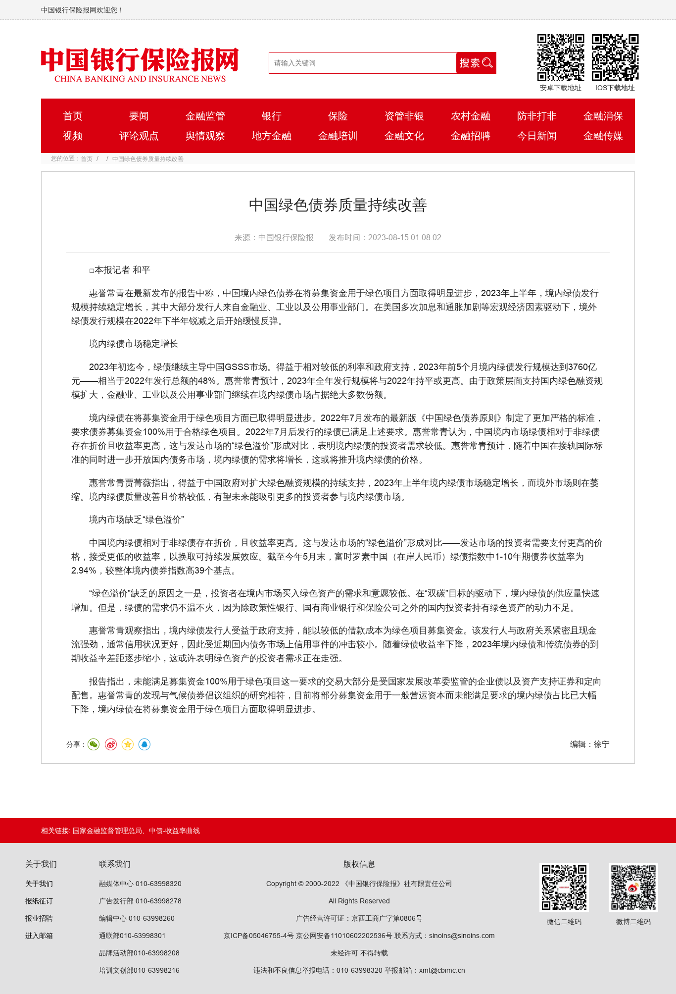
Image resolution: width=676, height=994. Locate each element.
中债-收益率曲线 (174, 831)
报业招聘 (39, 918)
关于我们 (39, 884)
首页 (87, 158)
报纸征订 (39, 901)
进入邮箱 (39, 936)
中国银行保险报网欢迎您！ (82, 10)
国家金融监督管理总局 (107, 831)
